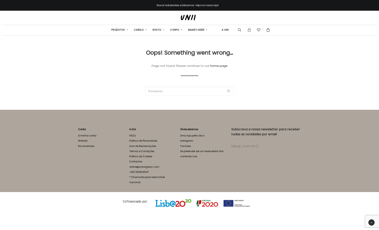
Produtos (118, 29)
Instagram (186, 140)
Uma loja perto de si (192, 135)
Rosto (157, 29)
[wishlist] (258, 30)
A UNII (225, 29)
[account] (249, 30)
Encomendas (86, 146)
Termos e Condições (141, 151)
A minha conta (87, 135)
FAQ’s (132, 135)
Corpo (174, 29)
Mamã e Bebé (196, 29)
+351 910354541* (139, 172)
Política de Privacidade (143, 140)
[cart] (267, 30)
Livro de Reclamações (142, 146)
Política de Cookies (140, 156)
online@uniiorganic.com (144, 166)
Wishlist (82, 140)
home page (219, 66)
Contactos (135, 161)
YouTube (185, 146)
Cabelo (139, 29)
